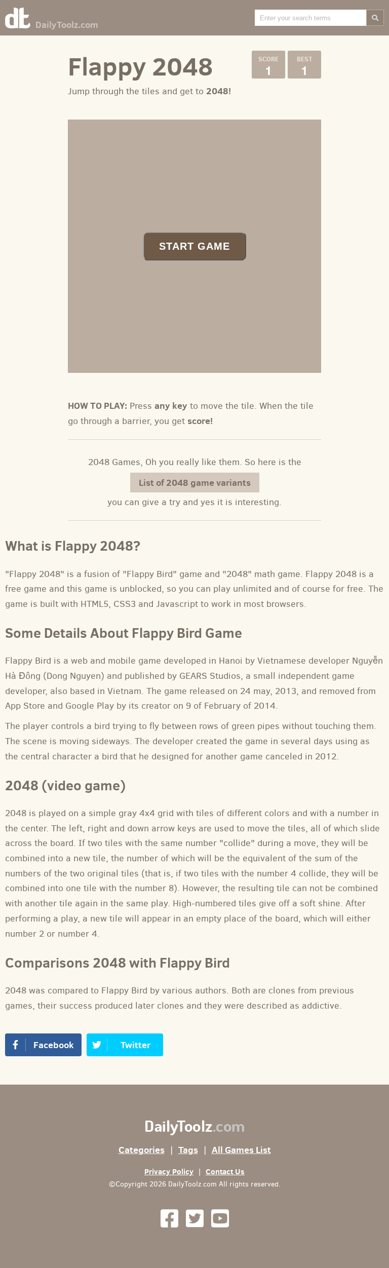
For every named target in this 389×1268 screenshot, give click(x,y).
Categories (142, 1149)
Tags (188, 1149)
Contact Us (225, 1171)
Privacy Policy (168, 1171)
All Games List (241, 1149)
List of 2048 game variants (195, 482)
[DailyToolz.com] (17, 19)
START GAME (194, 245)
